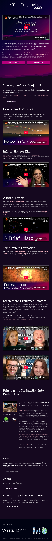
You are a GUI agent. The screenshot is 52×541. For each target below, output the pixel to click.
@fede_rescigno (7, 156)
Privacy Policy (45, 538)
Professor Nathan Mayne (10, 319)
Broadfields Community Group (29, 436)
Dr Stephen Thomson (26, 319)
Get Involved (13, 62)
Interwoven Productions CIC (26, 420)
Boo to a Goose (23, 410)
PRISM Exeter (26, 444)
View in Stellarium (12, 506)
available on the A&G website (20, 95)
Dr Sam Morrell (37, 538)
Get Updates (38, 62)
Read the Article (11, 101)
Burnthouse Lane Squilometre (27, 434)
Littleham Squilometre (42, 434)
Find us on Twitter (12, 488)
